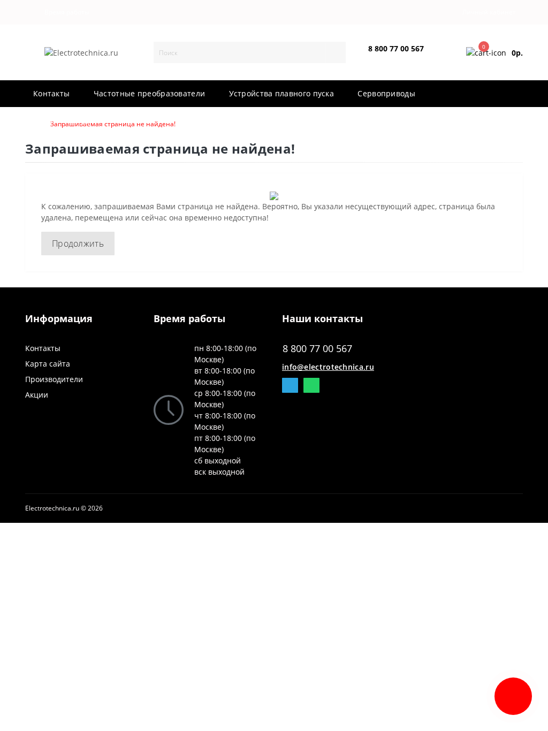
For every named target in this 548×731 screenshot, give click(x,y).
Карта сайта (47, 364)
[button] (64, 12)
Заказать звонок (394, 57)
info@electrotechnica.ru (328, 367)
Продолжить (78, 243)
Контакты (42, 348)
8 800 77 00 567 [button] (317, 348)
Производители (54, 379)
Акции (36, 395)
